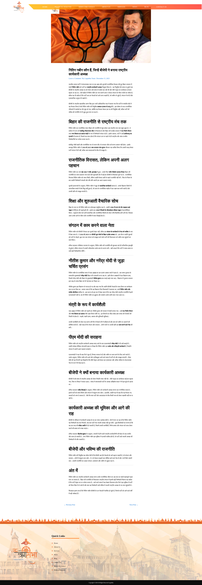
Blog (146, 7)
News (134, 7)
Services (121, 7)
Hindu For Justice (87, 7)
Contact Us (161, 7)
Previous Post (69, 505)
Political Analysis (63, 7)
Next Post (134, 505)
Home (45, 7)
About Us (106, 7)
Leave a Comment (75, 78)
